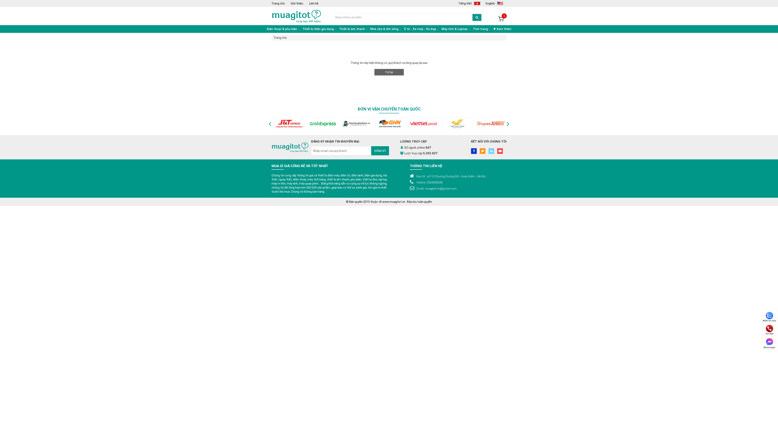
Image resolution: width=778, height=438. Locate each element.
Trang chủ (278, 3)
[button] (270, 124)
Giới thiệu (297, 3)
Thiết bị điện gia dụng (318, 29)
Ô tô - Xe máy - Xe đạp (420, 29)
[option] (288, 123)
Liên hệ (313, 3)
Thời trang (481, 29)
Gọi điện (770, 334)
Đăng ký (380, 150)
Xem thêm (503, 29)
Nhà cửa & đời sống (384, 29)
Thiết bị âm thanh (352, 29)
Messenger (769, 347)
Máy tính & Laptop (454, 29)
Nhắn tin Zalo (769, 321)
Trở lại (389, 72)
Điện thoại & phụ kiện (282, 29)
